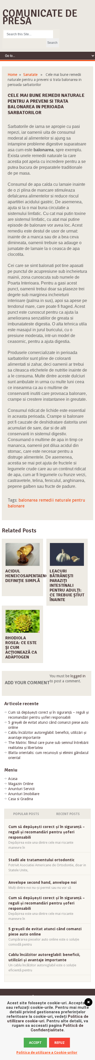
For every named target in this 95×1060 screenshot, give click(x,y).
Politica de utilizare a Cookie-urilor (46, 1052)
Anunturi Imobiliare (23, 794)
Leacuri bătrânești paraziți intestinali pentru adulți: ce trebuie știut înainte (67, 585)
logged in (78, 676)
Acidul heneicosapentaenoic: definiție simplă (29, 575)
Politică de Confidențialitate (57, 1027)
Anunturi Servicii (21, 789)
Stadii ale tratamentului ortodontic (41, 860)
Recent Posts (68, 814)
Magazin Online (20, 784)
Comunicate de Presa (40, 17)
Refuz (59, 1043)
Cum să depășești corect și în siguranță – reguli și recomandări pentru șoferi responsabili (46, 832)
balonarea (27, 500)
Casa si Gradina (20, 799)
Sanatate (30, 74)
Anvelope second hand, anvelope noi (42, 882)
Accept (35, 1043)
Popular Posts (26, 814)
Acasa (12, 779)
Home (12, 74)
